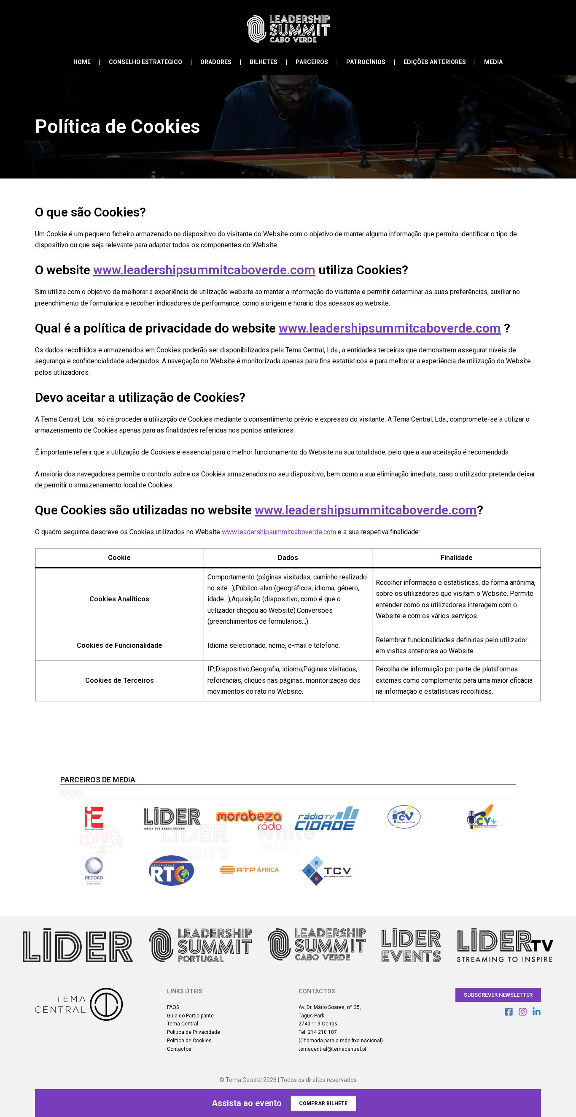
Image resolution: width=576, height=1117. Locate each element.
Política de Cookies (189, 1041)
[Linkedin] (536, 1011)
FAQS (173, 1007)
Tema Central (182, 1024)
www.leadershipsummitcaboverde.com (204, 269)
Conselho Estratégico (145, 62)
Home (82, 62)
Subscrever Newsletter (498, 995)
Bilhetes (263, 62)
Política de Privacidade (193, 1032)
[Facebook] (508, 1011)
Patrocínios (365, 62)
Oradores (215, 62)
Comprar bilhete (323, 1103)
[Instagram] (522, 1011)
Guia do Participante (190, 1016)
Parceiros (312, 62)
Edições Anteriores (435, 62)
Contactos (179, 1049)
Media (493, 62)
